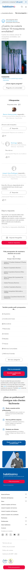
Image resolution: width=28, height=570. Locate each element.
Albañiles (3, 512)
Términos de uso (7, 543)
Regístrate (3, 521)
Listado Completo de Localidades (10, 514)
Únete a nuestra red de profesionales (14, 443)
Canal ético (4, 528)
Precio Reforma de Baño (7, 496)
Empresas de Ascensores (7, 499)
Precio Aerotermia (5, 497)
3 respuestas (5, 76)
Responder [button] (15, 128)
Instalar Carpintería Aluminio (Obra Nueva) (14, 272)
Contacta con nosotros (6, 531)
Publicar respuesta (14, 242)
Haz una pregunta (20, 13)
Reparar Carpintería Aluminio (12, 267)
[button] (14, 494)
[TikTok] (18, 534)
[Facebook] (6, 534)
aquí (5, 386)
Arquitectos (4, 513)
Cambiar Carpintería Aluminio (12, 287)
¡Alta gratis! (19, 2)
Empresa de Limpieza (6, 501)
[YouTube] (14, 534)
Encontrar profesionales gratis (14, 373)
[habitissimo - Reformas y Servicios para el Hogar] (7, 7)
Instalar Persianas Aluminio (11, 283)
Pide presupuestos (14, 567)
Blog (2, 503)
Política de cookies (7, 550)
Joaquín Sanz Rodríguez (10, 173)
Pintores (3, 509)
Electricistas (4, 510)
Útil (5, 135)
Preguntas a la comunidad (7, 504)
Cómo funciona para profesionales (10, 523)
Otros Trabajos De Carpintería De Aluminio (13, 278)
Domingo (14, 143)
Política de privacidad (8, 546)
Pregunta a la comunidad (14, 88)
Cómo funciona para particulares (9, 519)
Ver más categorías (14, 359)
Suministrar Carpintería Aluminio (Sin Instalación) (14, 297)
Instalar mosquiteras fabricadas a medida (13, 292)
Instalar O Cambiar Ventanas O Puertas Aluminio (15, 263)
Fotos (2, 506)
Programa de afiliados (6, 529)
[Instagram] (2, 534)
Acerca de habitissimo (6, 526)
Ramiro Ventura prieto (10, 114)
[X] (10, 534)
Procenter (3, 508)
